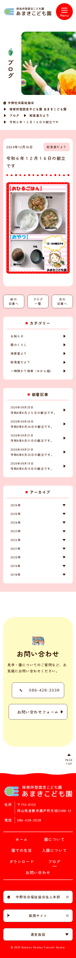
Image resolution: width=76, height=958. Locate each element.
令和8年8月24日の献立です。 (32, 424)
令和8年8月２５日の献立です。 (34, 410)
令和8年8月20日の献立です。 (32, 452)
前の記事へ (14, 301)
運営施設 (38, 934)
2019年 (16, 566)
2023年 (16, 531)
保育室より (19, 353)
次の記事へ (62, 301)
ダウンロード (21, 861)
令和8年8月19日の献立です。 (32, 466)
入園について (54, 850)
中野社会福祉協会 (21, 103)
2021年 (16, 548)
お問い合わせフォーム (38, 712)
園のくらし (19, 345)
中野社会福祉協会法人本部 (38, 896)
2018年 (16, 574)
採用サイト (38, 915)
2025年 (16, 514)
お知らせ (17, 336)
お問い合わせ (38, 872)
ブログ (14, 115)
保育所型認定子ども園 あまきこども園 (38, 109)
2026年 (16, 505)
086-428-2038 (44, 690)
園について (54, 839)
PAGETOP (69, 761)
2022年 (16, 540)
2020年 (16, 557)
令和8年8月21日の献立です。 (32, 438)
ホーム (21, 839)
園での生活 (21, 850)
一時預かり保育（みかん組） (32, 371)
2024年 (16, 522)
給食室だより (39, 115)
